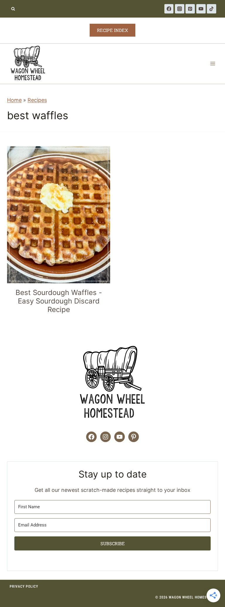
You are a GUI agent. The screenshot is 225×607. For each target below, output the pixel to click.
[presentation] (58, 214)
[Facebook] (169, 8)
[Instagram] (179, 8)
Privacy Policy (24, 586)
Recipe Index (112, 30)
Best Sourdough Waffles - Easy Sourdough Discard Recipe (59, 301)
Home (14, 100)
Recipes (37, 100)
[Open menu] (212, 63)
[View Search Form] (13, 9)
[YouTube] (201, 8)
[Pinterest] (190, 8)
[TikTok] (211, 8)
